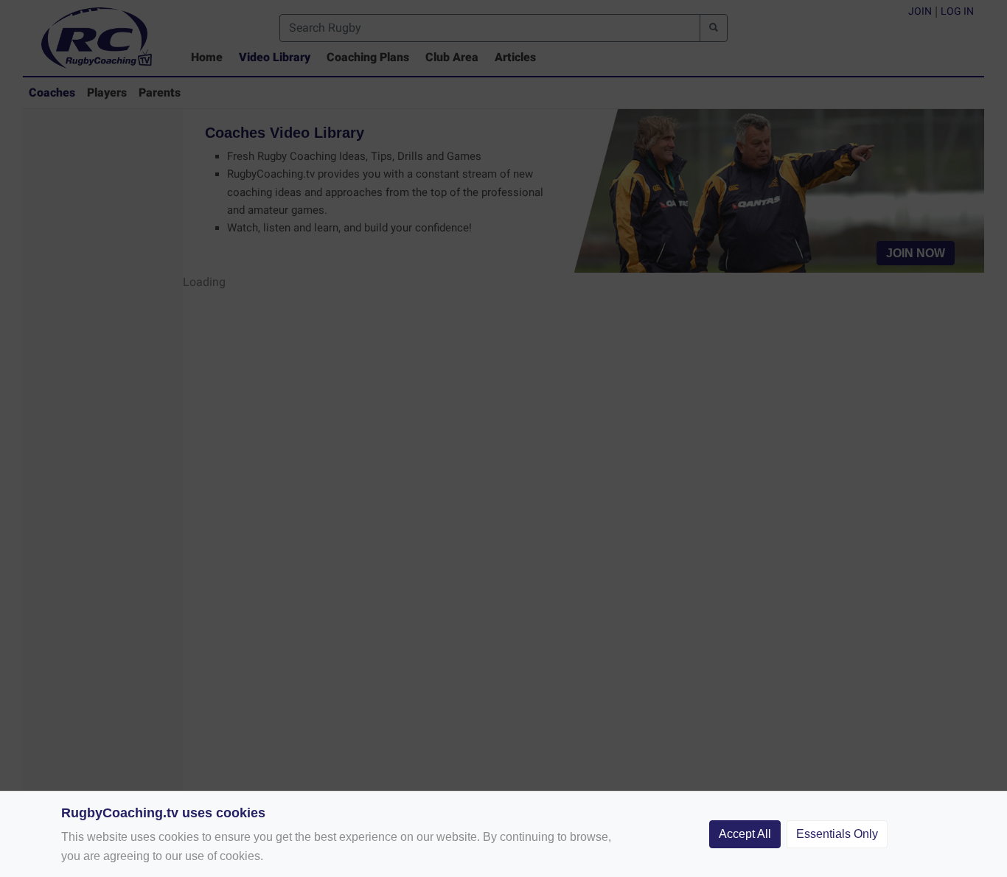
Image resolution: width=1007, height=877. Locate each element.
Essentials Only (837, 834)
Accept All (745, 834)
